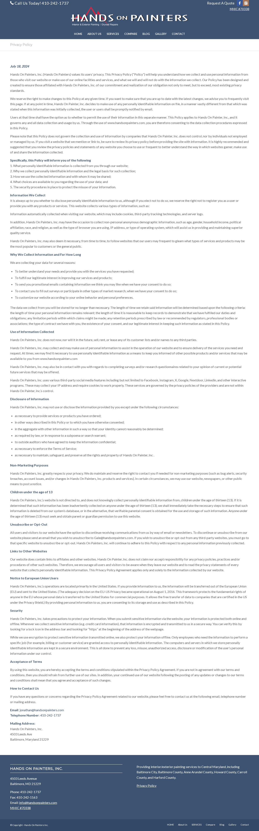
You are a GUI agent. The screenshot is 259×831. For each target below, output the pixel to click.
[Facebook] (240, 3)
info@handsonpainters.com (38, 802)
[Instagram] (246, 3)
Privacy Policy (21, 45)
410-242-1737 (50, 715)
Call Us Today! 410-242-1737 (42, 3)
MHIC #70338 (239, 9)
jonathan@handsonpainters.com (42, 710)
